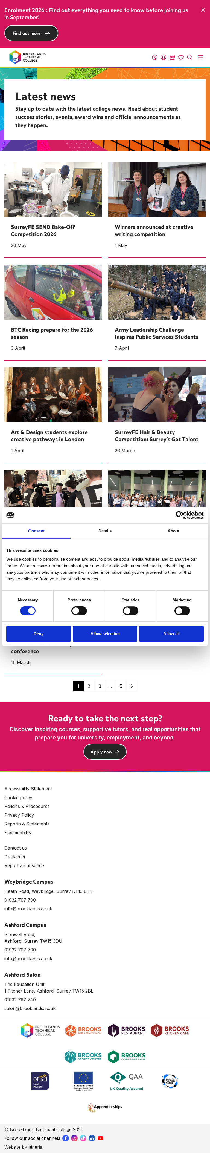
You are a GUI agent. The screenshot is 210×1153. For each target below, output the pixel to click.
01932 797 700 (20, 900)
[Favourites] (181, 57)
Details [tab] (105, 531)
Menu (200, 57)
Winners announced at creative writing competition (154, 230)
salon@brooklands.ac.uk (30, 1008)
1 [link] (78, 686)
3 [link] (99, 686)
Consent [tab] (36, 531)
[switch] (79, 610)
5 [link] (120, 686)
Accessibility (155, 57)
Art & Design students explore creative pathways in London (49, 436)
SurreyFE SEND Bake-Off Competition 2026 (43, 230)
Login (163, 57)
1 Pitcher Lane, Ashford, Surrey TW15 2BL (48, 991)
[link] (131, 686)
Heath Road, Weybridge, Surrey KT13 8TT (48, 891)
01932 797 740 (20, 999)
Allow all (171, 633)
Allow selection (105, 633)
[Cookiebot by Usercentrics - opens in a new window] (180, 515)
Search (189, 57)
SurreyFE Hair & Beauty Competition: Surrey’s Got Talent (157, 436)
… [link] (110, 686)
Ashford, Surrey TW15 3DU (33, 941)
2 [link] (89, 686)
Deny (38, 633)
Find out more (27, 33)
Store (172, 57)
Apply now (101, 752)
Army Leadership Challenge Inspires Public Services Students (156, 333)
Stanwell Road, (20, 934)
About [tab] (174, 531)
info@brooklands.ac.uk (28, 908)
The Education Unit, (25, 984)
